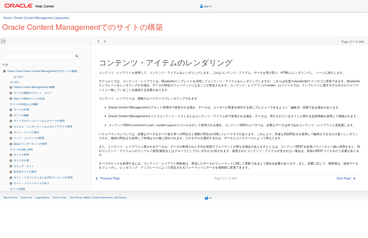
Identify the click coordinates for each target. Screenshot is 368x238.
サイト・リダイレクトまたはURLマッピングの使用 (43, 177)
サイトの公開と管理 (21, 149)
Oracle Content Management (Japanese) (41, 18)
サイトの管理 (21, 154)
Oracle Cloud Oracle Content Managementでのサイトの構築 (42, 71)
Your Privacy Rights (80, 197)
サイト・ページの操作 (26, 132)
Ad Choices (121, 197)
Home (7, 18)
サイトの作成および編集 (24, 104)
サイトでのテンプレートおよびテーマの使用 (39, 120)
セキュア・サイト (24, 166)
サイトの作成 (21, 109)
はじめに (19, 76)
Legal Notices (42, 197)
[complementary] (102, 197)
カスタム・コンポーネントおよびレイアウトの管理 (43, 126)
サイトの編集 (21, 115)
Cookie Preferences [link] (102, 197)
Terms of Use (60, 197)
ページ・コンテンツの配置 (29, 138)
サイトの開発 (17, 188)
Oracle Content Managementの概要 (34, 87)
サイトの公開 (21, 160)
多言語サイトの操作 (25, 171)
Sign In (207, 6)
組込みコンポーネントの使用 (30, 143)
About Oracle (10, 197)
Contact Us (26, 197)
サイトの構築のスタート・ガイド (33, 92)
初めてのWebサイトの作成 (29, 98)
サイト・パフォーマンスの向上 (31, 183)
